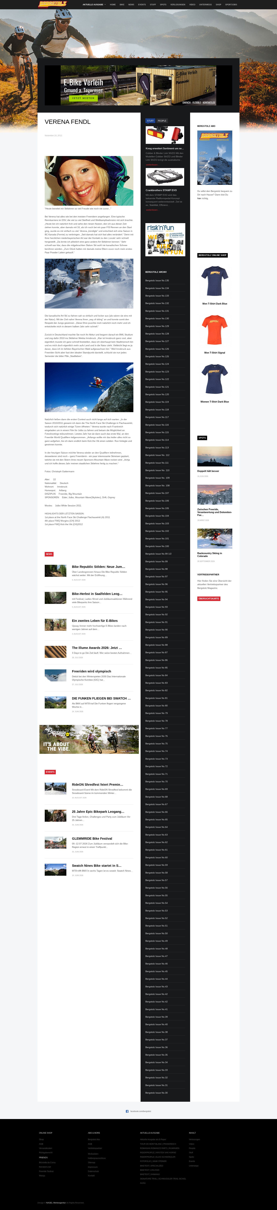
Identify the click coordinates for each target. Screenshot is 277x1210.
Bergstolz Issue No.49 (156, 941)
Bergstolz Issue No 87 (156, 652)
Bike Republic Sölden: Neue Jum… (98, 566)
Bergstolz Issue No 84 (156, 675)
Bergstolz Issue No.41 (156, 1009)
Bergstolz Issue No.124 (157, 364)
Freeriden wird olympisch (91, 671)
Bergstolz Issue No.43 (156, 986)
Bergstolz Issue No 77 (156, 728)
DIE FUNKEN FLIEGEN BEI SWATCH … (101, 698)
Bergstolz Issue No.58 (156, 872)
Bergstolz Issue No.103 (157, 523)
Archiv (143, 1183)
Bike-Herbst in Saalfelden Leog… (97, 594)
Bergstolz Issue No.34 (156, 1062)
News (131, 5)
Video (192, 5)
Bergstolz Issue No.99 (156, 561)
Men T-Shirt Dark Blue (214, 303)
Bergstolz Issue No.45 (156, 971)
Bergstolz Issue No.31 (156, 1085)
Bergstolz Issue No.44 (156, 979)
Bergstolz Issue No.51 (156, 925)
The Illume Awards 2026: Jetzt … (97, 648)
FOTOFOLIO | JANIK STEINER (153, 1161)
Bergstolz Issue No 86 (156, 660)
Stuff (153, 5)
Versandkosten (45, 1148)
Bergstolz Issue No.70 (156, 781)
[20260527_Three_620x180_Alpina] (89, 753)
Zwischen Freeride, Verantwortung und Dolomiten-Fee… (214, 512)
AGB (41, 1144)
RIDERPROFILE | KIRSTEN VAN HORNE (158, 1153)
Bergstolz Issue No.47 (156, 956)
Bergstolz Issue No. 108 (157, 485)
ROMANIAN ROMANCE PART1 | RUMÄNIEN (159, 1148)
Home (113, 5)
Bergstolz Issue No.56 (156, 887)
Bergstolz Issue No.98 (156, 569)
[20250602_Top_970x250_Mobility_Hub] (138, 104)
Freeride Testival (46, 1171)
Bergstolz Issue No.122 (157, 379)
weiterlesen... (152, 164)
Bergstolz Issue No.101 (157, 538)
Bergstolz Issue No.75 (156, 743)
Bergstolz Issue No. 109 (157, 478)
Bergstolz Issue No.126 (157, 349)
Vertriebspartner (95, 1148)
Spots (163, 5)
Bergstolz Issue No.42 (156, 994)
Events (142, 5)
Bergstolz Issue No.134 (157, 288)
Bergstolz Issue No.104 (157, 515)
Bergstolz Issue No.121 (157, 387)
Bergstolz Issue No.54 (156, 903)
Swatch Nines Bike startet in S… (97, 865)
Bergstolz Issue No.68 (156, 796)
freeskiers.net (45, 1167)
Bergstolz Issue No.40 (156, 1024)
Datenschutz (93, 1171)
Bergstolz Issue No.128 (157, 333)
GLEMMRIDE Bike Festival (92, 838)
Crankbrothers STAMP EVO (161, 190)
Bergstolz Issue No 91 (156, 622)
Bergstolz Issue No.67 (156, 804)
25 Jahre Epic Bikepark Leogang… (98, 811)
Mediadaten (93, 1154)
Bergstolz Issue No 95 (156, 591)
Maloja (42, 1176)
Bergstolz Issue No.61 (156, 849)
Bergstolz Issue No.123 (157, 371)
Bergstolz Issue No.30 (156, 1092)
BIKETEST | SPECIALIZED (151, 1166)
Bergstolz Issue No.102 (157, 531)
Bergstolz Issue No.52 (156, 918)
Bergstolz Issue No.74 (156, 751)
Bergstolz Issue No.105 (157, 508)
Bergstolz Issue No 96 (156, 584)
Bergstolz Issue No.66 (156, 812)
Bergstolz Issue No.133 (157, 295)
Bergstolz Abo (94, 1139)
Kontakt (91, 1176)
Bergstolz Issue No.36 (156, 1047)
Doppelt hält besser (208, 471)
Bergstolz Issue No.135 (157, 280)
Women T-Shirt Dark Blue (215, 401)
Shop (218, 5)
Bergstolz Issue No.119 (157, 402)
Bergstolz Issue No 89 (156, 637)
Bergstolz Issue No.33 (156, 1070)
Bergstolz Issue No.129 (157, 326)
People (192, 1148)
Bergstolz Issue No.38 (156, 1032)
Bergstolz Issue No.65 (156, 819)
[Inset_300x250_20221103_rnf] (165, 255)
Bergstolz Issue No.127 (157, 341)
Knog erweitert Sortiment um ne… (165, 148)
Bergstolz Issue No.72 (156, 766)
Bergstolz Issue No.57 (156, 880)
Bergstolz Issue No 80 (156, 705)
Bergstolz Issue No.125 (157, 356)
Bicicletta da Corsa (47, 1162)
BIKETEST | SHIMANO (150, 1174)
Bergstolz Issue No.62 (156, 842)
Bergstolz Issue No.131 (157, 311)
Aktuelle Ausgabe (93, 5)
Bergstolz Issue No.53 (156, 910)
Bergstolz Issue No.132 (157, 303)
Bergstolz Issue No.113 (157, 447)
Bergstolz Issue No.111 (157, 462)
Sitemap (91, 1162)
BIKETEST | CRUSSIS (149, 1170)
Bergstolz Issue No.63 (156, 834)
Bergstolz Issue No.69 (156, 789)
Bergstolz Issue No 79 (156, 713)
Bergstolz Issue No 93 (156, 607)
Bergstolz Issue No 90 (156, 629)
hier (199, 198)
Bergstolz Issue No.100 (157, 546)
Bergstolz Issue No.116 (157, 425)
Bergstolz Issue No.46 (156, 963)
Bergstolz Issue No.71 (156, 774)
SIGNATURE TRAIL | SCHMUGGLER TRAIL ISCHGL (163, 1179)
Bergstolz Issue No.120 (157, 394)
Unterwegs (205, 5)
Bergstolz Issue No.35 (156, 1055)
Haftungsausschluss (97, 1158)
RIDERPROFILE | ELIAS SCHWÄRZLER (157, 1157)
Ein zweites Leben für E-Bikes (95, 620)
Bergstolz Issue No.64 (156, 827)
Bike (122, 5)
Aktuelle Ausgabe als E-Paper (153, 1139)
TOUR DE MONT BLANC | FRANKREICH (158, 1144)
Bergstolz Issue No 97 (156, 576)
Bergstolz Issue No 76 (156, 736)
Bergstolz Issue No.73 (156, 758)
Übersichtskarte (209, 598)
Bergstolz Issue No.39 (156, 1017)
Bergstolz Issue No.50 (156, 933)
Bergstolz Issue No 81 (156, 698)
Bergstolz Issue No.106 (157, 500)
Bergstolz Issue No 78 (156, 721)
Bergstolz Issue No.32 (156, 1077)
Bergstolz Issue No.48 (156, 948)
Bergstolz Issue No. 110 (157, 470)
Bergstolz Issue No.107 (157, 493)
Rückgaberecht (45, 1153)
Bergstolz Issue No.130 (157, 318)
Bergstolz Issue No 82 (156, 690)
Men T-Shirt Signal (214, 352)
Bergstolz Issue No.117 (157, 417)
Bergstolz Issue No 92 (156, 614)
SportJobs (231, 5)
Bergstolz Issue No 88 (156, 645)
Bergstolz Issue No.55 (156, 895)
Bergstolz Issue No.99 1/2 (158, 553)
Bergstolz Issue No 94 (156, 599)
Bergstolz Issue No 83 (156, 683)
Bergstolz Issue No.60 (156, 857)
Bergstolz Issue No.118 (157, 409)
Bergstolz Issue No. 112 (157, 455)
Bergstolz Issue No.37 (156, 1039)
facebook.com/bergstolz (140, 1111)
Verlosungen (177, 5)
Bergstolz (53, 5)
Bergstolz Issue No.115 (157, 432)
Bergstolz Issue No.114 (157, 440)
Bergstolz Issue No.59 (156, 865)
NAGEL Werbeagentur (56, 1203)
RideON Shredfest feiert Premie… (97, 784)
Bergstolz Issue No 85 (156, 667)
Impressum (93, 1167)
